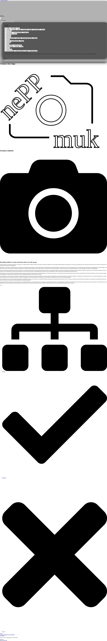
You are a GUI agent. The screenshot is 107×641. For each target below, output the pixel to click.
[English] (2, 640)
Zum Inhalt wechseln (3, 0)
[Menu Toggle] (0, 18)
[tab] (7, 28)
